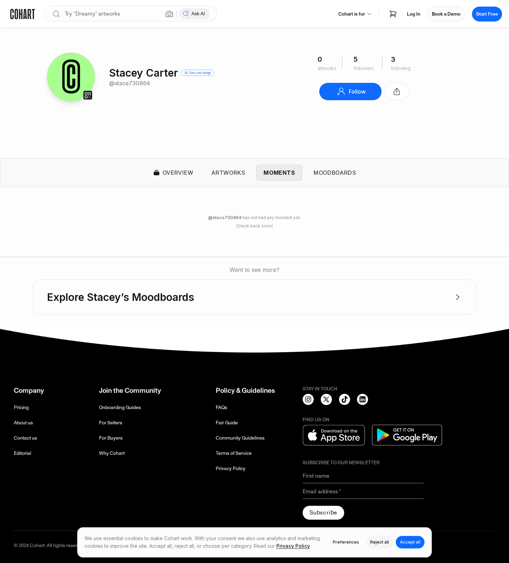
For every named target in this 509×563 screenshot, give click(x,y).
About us (23, 422)
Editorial (22, 453)
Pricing (21, 407)
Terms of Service (234, 453)
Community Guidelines (240, 438)
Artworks (228, 172)
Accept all (410, 542)
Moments (279, 172)
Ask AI (198, 13)
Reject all (379, 542)
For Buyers (111, 438)
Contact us (25, 438)
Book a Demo (446, 14)
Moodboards (334, 172)
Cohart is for (351, 14)
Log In (413, 14)
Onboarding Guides (120, 407)
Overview (178, 172)
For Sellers (110, 422)
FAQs (221, 407)
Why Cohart (112, 453)
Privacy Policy (230, 468)
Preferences (346, 542)
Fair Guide (227, 422)
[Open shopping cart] (393, 14)
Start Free (487, 14)
